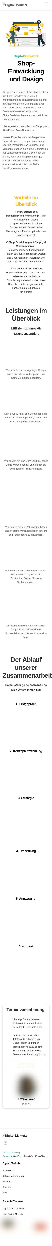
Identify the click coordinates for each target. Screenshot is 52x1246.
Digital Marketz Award (14, 1208)
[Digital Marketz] (15, 5)
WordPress (18, 1156)
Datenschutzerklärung (13, 1176)
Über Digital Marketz (13, 1214)
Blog (5, 1192)
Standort (7, 1181)
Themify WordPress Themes (36, 1156)
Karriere (7, 1187)
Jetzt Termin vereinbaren (26, 1065)
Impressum (8, 1170)
